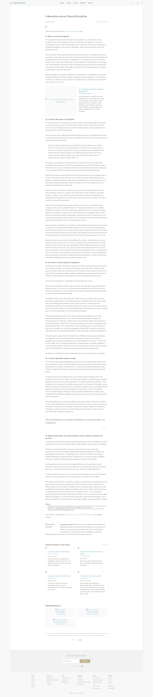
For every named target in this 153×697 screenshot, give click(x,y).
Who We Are (96, 677)
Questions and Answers (70, 31)
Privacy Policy (96, 686)
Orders (110, 682)
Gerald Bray (51, 578)
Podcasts (80, 677)
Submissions (111, 686)
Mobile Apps (65, 682)
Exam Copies (81, 684)
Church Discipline (92, 612)
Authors (33, 684)
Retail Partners (50, 677)
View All (105, 545)
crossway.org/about (98, 635)
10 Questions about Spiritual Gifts (91, 576)
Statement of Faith (97, 682)
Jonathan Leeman (102, 21)
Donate (90, 3)
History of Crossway (98, 680)
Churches (49, 682)
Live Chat (110, 680)
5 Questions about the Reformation (59, 576)
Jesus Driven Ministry (60, 622)
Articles (82, 3)
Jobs (94, 684)
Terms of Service (97, 688)
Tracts (76, 3)
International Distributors (53, 680)
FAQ (109, 684)
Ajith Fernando (60, 624)
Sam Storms (84, 578)
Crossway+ (49, 684)
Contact (110, 677)
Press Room (80, 680)
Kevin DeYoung (53, 553)
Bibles (62, 3)
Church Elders (60, 612)
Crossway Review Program (84, 682)
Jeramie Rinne (60, 614)
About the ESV (65, 677)
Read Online (65, 680)
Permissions (111, 688)
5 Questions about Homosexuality (59, 551)
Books (69, 3)
